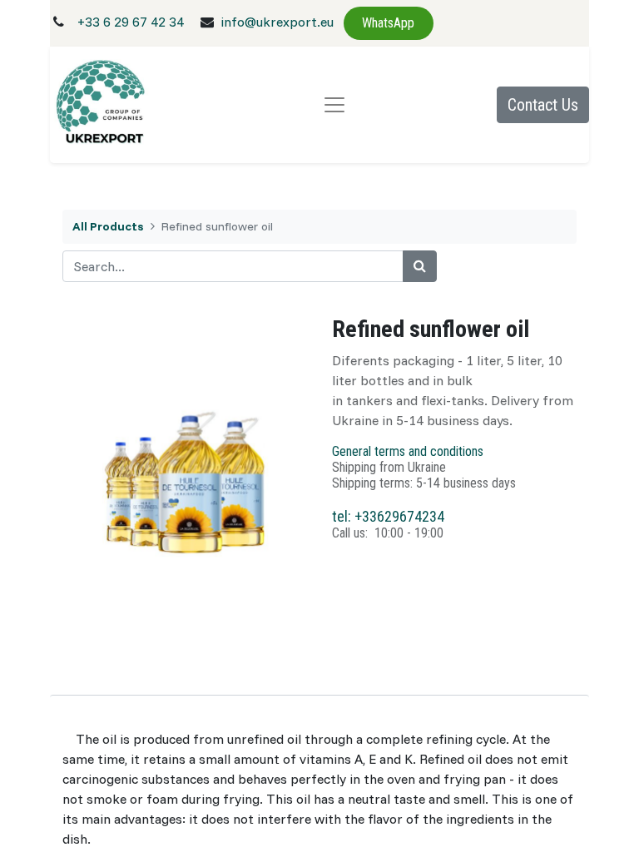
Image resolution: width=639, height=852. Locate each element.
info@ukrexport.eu (277, 21)
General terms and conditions (407, 451)
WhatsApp (388, 23)
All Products (108, 226)
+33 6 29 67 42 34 (130, 21)
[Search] (420, 266)
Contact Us (543, 105)
